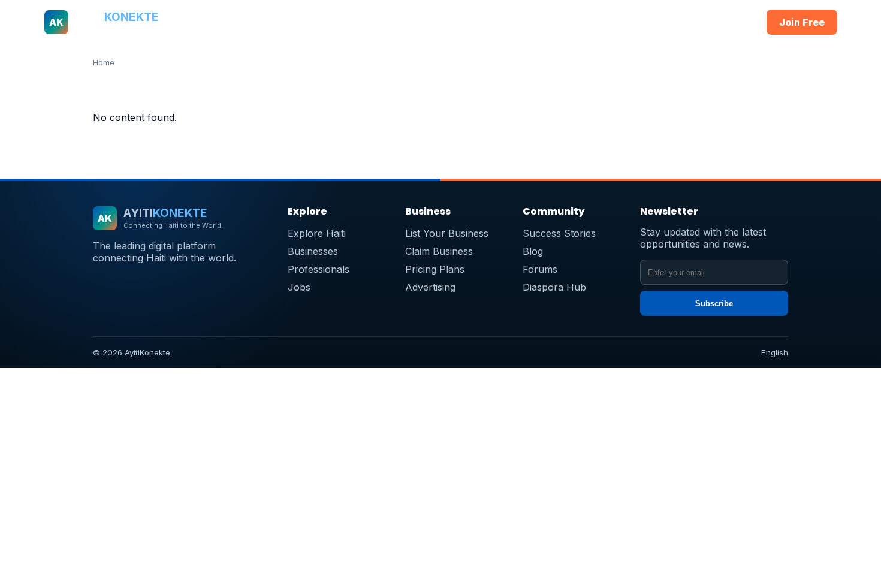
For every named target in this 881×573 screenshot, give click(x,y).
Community (576, 22)
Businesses (360, 22)
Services (487, 22)
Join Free (802, 22)
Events (627, 22)
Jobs (529, 22)
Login (733, 22)
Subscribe (714, 303)
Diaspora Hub (554, 287)
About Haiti (299, 22)
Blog (533, 251)
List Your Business (446, 233)
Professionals (426, 22)
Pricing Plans (434, 269)
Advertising (430, 287)
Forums (540, 269)
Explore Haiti (317, 233)
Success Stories (559, 233)
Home (252, 22)
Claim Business (439, 251)
